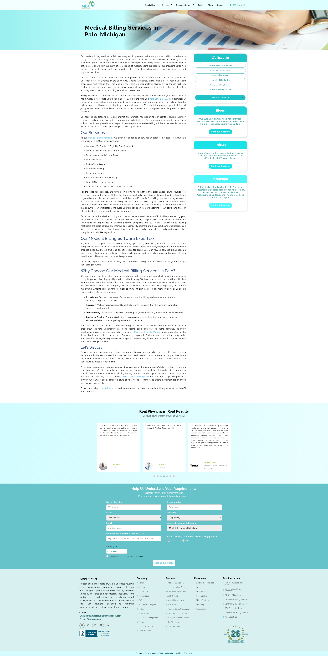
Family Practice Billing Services (220, 65)
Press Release (202, 591)
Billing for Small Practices (178, 618)
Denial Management (175, 600)
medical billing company (100, 138)
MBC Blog (200, 605)
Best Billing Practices (205, 583)
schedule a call (110, 388)
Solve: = (112, 546)
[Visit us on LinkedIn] (101, 625)
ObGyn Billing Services (220, 75)
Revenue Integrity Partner (147, 332)
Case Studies (201, 596)
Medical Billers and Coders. (163, 653)
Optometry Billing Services (220, 80)
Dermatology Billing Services (220, 70)
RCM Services (173, 605)
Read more (140, 556)
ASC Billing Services (233, 608)
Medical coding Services (177, 587)
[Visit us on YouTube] (107, 625)
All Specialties (231, 617)
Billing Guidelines (203, 600)
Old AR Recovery (174, 622)
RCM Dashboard (174, 626)
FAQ (140, 600)
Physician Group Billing (177, 613)
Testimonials (144, 596)
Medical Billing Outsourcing (179, 609)
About (210, 5)
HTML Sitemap (145, 631)
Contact (220, 5)
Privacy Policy (145, 613)
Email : (100, 616)
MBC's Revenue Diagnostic (136, 376)
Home (141, 583)
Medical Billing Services (177, 583)
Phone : (90, 619)
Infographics (201, 609)
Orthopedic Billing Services (220, 85)
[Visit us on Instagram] (88, 625)
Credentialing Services (176, 591)
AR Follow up (172, 596)
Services (165, 5)
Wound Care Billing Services (220, 90)
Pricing (201, 5)
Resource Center (183, 5)
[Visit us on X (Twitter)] (94, 625)
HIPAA (141, 609)
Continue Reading (220, 132)
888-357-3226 (239, 5)
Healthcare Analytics (147, 605)
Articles (199, 587)
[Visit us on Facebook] (82, 625)
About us (142, 587)
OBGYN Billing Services (234, 595)
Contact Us (143, 591)
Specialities (150, 5)
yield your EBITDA (159, 99)
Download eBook (146, 626)
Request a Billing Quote (148, 618)
